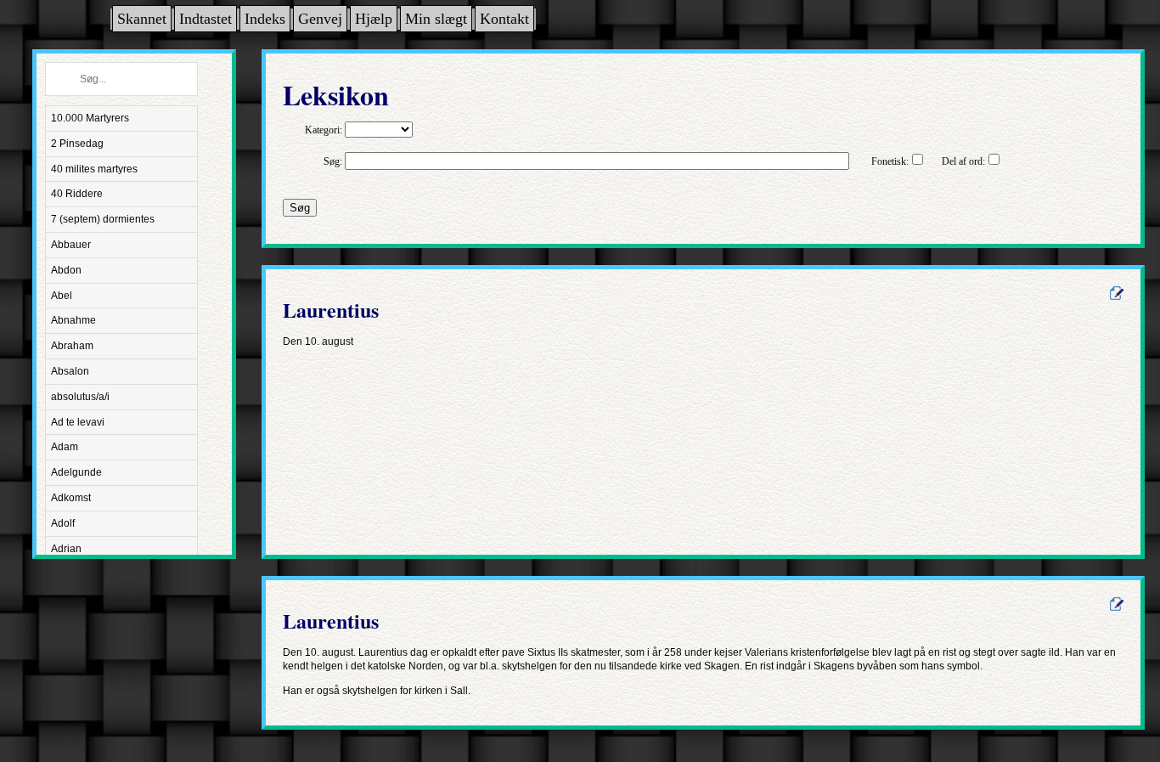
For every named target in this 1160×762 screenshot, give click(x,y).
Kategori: (323, 130)
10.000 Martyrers (90, 118)
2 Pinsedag (77, 144)
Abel (61, 296)
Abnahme (73, 320)
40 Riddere (77, 194)
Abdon (66, 270)
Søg (300, 207)
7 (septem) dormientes (103, 219)
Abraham (72, 346)
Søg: (333, 161)
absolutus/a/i (80, 397)
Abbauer (71, 245)
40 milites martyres (94, 169)
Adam (64, 447)
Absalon (70, 371)
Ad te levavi (77, 422)
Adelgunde (76, 472)
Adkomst (71, 498)
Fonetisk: (890, 161)
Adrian (66, 549)
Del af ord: (963, 161)
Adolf (63, 523)
